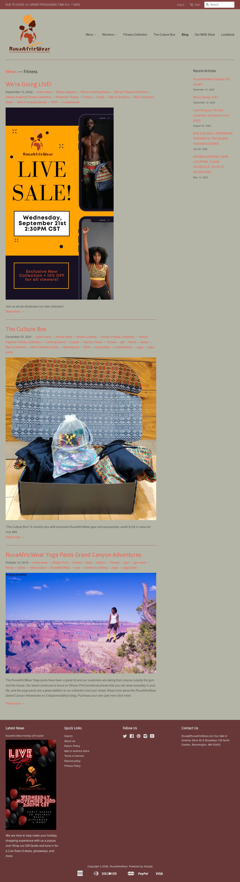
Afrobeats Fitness (67, 97)
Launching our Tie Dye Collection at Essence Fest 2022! (211, 115)
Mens (90, 34)
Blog (185, 34)
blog (89, 562)
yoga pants (129, 567)
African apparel (66, 92)
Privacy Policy (72, 766)
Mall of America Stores (32, 102)
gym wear (140, 562)
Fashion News (92, 342)
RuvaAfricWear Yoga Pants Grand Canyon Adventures (73, 554)
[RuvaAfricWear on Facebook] (132, 736)
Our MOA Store (205, 34)
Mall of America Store (44, 347)
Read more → (15, 311)
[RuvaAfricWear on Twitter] (125, 736)
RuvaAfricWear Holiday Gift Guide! (25, 735)
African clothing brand (95, 92)
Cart (197, 4)
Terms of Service (74, 756)
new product (102, 347)
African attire (63, 337)
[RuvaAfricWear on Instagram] (145, 736)
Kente (100, 97)
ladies (144, 342)
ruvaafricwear (71, 102)
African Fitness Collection (131, 92)
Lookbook (227, 34)
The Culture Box (164, 34)
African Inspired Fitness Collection (28, 97)
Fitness (87, 97)
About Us (69, 741)
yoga (140, 347)
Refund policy (72, 761)
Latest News (15, 728)
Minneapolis (71, 347)
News (11, 71)
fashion (101, 562)
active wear (44, 92)
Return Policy (72, 746)
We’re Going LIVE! (29, 84)
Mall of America (119, 97)
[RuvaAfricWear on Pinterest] (138, 736)
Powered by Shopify (141, 866)
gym (126, 562)
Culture (74, 342)
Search (68, 736)
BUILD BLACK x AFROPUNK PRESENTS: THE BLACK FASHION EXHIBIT (213, 138)
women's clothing (95, 567)
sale (77, 567)
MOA (54, 102)
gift (122, 342)
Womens (108, 34)
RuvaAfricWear (60, 567)
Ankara (77, 562)
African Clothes (86, 337)
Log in (180, 4)
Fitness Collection (135, 34)
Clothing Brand (55, 342)
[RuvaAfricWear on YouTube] (152, 736)
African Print (60, 562)
